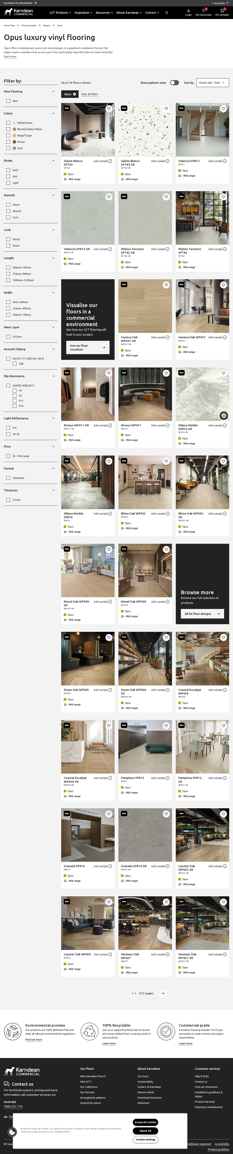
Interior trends (146, 1092)
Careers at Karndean (149, 1086)
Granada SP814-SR (134, 866)
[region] (100, 1131)
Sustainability (145, 1081)
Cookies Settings (145, 1139)
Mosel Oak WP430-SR (77, 603)
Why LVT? (85, 1081)
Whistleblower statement (196, 1144)
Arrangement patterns (93, 1097)
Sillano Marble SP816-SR (188, 427)
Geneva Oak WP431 (192, 337)
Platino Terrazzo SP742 (189, 250)
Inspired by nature (90, 1102)
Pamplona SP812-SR (190, 779)
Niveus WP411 (131, 425)
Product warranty (205, 1101)
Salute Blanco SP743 (73, 162)
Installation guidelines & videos (208, 1094)
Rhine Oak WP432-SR (191, 515)
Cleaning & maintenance (208, 1107)
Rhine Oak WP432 (133, 513)
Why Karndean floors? (93, 1076)
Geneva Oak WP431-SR (129, 339)
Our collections (89, 1086)
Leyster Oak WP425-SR (186, 867)
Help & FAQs (202, 1076)
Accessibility (222, 1144)
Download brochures (150, 1097)
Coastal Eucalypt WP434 (189, 691)
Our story (143, 1076)
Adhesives (143, 1102)
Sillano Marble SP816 (73, 515)
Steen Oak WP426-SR (134, 691)
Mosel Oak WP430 (133, 601)
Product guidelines (218, 1149)
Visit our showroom (206, 1086)
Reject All (145, 1131)
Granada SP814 (74, 866)
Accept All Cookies (145, 1122)
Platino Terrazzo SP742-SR (132, 250)
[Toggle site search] (167, 13)
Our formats (87, 1092)
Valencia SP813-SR (77, 249)
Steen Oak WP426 (76, 689)
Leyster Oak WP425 (77, 954)
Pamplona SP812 (132, 778)
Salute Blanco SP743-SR (130, 162)
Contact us (201, 1081)
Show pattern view (153, 82)
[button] (12, 1132)
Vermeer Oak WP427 (130, 956)
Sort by (189, 82)
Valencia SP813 (189, 161)
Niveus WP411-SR (76, 425)
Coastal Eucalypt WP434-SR (75, 779)
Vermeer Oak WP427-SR (187, 956)
